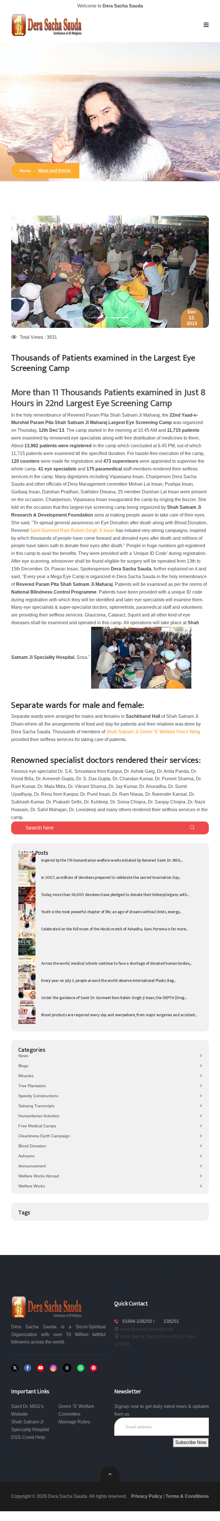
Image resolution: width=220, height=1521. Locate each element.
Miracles (26, 1075)
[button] (206, 25)
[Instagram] (53, 1368)
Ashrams (26, 1156)
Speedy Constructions (38, 1096)
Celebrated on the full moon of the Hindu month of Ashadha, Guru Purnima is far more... (114, 929)
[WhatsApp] (80, 1368)
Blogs (23, 1065)
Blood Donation (32, 1146)
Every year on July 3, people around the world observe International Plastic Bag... (108, 980)
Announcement (32, 1166)
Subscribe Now (191, 1442)
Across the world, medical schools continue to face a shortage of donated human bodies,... (116, 963)
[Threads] (67, 1368)
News (23, 1055)
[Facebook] (27, 1368)
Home (25, 171)
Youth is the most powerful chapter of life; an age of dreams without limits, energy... (111, 912)
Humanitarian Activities (38, 1116)
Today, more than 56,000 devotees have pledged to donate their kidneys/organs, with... (115, 894)
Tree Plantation (32, 1085)
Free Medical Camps (37, 1126)
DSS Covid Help (28, 1437)
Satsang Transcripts (36, 1106)
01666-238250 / (139, 1321)
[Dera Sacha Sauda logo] (47, 1306)
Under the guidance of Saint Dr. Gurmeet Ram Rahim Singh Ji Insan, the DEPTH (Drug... (114, 997)
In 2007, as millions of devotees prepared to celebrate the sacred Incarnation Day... (111, 877)
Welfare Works (31, 1186)
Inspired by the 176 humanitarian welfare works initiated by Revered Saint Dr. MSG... (112, 860)
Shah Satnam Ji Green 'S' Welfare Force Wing (153, 731)
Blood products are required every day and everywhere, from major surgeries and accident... (119, 1015)
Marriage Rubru (74, 1421)
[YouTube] (40, 1368)
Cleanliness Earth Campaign (44, 1136)
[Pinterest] (93, 1368)
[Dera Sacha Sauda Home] (47, 24)
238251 (171, 1321)
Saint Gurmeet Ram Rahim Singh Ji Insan (72, 530)
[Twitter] (14, 1368)
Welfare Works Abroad (38, 1176)
